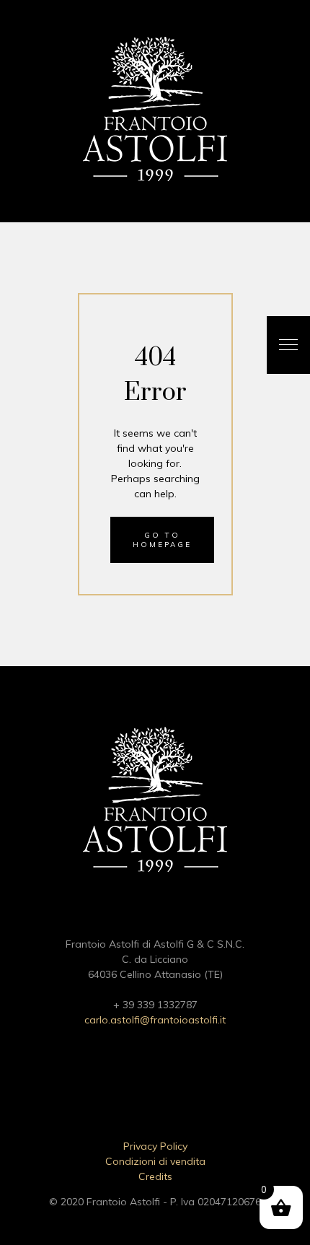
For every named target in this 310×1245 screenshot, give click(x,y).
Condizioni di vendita (155, 1161)
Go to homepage (162, 539)
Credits (155, 1176)
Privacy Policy (155, 1146)
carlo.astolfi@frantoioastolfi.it (155, 1019)
